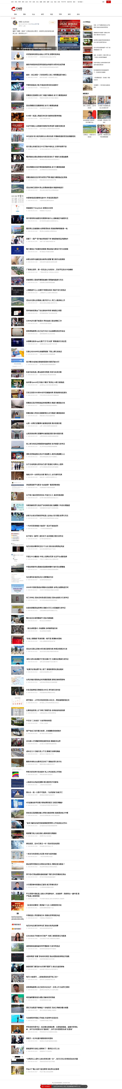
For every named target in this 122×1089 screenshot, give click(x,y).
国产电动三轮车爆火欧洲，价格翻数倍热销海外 (43, 731)
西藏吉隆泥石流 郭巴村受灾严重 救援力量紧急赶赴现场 (46, 177)
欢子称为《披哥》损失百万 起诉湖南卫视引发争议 (44, 536)
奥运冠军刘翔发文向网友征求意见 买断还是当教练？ (45, 864)
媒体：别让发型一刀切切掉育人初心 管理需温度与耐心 (46, 75)
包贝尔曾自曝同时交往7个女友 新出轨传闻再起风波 (45, 546)
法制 (59, 2)
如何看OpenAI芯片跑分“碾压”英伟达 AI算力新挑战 (45, 382)
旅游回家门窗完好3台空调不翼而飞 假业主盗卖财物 (45, 966)
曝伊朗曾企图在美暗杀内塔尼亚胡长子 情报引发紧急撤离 (47, 157)
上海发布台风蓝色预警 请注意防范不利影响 (42, 782)
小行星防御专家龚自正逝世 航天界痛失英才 (42, 884)
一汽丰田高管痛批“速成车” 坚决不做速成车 (42, 526)
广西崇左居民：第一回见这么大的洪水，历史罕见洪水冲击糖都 (49, 269)
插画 (44, 2)
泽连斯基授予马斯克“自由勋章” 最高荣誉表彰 (43, 485)
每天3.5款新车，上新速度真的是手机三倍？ (42, 977)
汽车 (30, 2)
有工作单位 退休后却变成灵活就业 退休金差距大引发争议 (47, 597)
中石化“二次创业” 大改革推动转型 (39, 720)
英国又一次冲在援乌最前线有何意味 (39, 1038)
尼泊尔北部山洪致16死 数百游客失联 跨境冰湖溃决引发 (46, 649)
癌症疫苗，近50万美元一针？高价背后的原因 (43, 843)
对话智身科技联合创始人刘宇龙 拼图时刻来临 (43, 54)
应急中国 (69, 2)
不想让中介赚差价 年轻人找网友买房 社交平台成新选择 (46, 556)
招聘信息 (60, 1084)
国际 (24, 14)
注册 (103, 1)
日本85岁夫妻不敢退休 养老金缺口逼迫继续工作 (44, 321)
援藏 (41, 2)
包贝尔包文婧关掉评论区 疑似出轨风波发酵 (42, 925)
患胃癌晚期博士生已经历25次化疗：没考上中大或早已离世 (48, 987)
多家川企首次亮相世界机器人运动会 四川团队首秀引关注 (47, 515)
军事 (19, 2)
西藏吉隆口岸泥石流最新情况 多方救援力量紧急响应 (45, 413)
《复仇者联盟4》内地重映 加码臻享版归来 (42, 628)
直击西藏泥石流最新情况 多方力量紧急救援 (42, 105)
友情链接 (74, 1084)
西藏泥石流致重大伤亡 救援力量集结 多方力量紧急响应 (46, 95)
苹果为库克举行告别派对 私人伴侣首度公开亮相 (44, 772)
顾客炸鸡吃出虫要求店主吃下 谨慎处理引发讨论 (44, 761)
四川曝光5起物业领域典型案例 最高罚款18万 (42, 362)
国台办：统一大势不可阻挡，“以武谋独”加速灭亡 (44, 792)
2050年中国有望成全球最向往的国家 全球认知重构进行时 (47, 587)
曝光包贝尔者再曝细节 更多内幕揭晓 (39, 618)
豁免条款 (69, 1084)
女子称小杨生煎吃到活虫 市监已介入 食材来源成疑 (45, 495)
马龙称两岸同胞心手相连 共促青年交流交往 (42, 1018)
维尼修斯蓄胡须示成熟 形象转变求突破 (40, 997)
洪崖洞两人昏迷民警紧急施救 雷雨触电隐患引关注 (44, 280)
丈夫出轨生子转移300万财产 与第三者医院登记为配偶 (46, 936)
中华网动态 (79, 1084)
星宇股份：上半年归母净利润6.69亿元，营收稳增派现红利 (47, 700)
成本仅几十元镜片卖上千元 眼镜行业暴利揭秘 (43, 751)
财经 (23, 2)
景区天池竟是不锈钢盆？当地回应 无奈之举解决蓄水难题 (47, 1007)
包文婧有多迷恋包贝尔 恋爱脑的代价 (39, 577)
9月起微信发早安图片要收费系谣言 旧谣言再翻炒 (44, 802)
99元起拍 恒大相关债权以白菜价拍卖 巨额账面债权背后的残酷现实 (51, 136)
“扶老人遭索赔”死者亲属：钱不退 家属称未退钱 (44, 638)
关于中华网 (44, 1084)
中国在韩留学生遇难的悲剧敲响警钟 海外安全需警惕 (45, 567)
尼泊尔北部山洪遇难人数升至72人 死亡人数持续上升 (45, 300)
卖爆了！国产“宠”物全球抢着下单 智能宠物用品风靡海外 (47, 239)
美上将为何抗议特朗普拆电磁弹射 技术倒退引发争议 (45, 444)
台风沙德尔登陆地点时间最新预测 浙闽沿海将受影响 (45, 679)
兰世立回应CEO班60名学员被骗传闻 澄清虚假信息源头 (46, 392)
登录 (109, 1)
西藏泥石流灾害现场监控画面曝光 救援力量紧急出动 (45, 403)
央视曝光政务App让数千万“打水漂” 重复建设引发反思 (46, 341)
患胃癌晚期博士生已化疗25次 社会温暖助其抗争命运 (45, 331)
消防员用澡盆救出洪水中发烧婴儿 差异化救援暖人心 (45, 454)
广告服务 (50, 1084)
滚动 (78, 14)
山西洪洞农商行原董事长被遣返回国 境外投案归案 (44, 433)
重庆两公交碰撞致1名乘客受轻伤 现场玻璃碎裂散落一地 (46, 228)
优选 (55, 2)
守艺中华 (63, 2)
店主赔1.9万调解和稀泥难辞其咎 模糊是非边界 (43, 741)
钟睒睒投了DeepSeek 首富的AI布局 (39, 208)
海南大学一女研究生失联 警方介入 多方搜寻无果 (44, 474)
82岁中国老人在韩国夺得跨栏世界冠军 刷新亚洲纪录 (45, 126)
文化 (37, 2)
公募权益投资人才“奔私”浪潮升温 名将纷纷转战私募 (45, 710)
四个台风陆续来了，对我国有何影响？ (65, 1086)
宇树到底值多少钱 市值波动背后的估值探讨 (42, 85)
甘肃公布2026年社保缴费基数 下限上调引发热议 (44, 351)
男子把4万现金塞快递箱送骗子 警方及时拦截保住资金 (46, 874)
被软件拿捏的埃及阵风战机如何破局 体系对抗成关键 (45, 64)
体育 (42, 14)
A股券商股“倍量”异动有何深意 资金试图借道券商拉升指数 (47, 956)
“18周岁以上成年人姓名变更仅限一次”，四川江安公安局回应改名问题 (52, 1059)
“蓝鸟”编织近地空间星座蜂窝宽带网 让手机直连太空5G (46, 823)
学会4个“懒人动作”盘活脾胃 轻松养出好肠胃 (42, 1069)
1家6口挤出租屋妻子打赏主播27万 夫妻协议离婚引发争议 (47, 659)
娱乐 (26, 2)
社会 (33, 14)
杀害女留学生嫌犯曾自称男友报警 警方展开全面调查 (45, 259)
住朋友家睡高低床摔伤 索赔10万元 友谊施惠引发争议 (46, 608)
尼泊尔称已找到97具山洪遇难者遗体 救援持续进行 (44, 187)
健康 (48, 2)
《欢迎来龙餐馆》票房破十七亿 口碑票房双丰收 (44, 905)
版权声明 (64, 1084)
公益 (51, 2)
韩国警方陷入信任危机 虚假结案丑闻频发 (41, 833)
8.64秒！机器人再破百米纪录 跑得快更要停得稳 (43, 116)
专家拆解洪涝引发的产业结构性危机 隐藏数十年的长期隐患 (48, 505)
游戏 (34, 2)
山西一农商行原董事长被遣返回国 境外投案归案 (44, 423)
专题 (51, 14)
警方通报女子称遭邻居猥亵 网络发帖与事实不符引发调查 (47, 249)
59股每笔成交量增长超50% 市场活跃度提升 (42, 198)
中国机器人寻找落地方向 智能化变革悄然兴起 (43, 915)
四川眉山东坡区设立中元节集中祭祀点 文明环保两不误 (46, 146)
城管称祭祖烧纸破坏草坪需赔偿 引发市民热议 (43, 946)
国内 (15, 14)
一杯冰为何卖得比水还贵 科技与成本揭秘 (41, 854)
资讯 (16, 2)
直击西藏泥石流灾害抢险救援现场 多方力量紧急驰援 (45, 167)
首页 (12, 2)
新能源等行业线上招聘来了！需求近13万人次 (43, 1048)
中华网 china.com (17, 9)
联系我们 (55, 1084)
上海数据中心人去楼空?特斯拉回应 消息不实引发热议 (46, 290)
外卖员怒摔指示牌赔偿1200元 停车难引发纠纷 (43, 690)
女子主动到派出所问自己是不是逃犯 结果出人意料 (44, 464)
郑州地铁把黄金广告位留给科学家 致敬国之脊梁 (44, 310)
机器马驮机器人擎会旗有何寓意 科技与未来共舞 (44, 372)
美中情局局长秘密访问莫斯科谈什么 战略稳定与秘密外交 (47, 218)
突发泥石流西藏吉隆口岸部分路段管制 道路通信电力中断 (47, 813)
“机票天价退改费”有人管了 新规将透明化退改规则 (44, 669)
